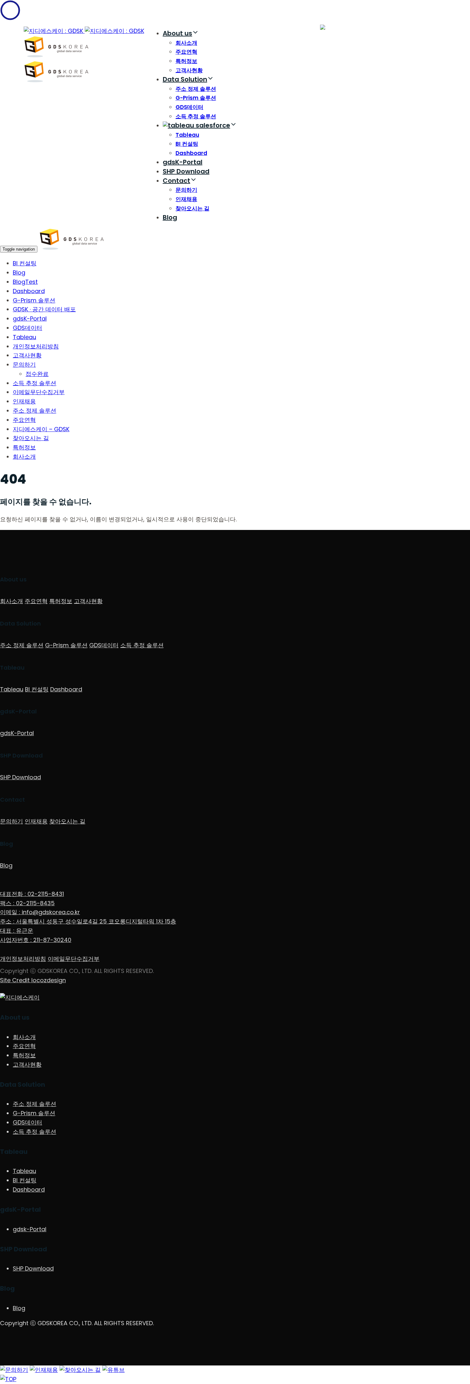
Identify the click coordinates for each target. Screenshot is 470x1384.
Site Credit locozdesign (33, 980)
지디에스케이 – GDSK (41, 429)
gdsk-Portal (29, 1229)
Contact (176, 180)
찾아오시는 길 (192, 208)
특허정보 (186, 61)
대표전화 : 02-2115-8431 (32, 894)
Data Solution (185, 79)
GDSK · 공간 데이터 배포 (44, 309)
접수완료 (37, 374)
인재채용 (186, 199)
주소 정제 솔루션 (196, 89)
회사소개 (186, 43)
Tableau (187, 135)
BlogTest (25, 282)
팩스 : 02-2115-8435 (27, 903)
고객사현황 (189, 70)
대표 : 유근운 (16, 931)
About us (177, 33)
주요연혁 (186, 52)
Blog (170, 217)
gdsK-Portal (182, 162)
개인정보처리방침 (36, 346)
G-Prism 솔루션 (196, 98)
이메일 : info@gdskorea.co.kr (40, 912)
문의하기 (186, 190)
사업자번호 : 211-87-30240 (35, 940)
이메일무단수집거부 (39, 392)
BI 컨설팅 (187, 144)
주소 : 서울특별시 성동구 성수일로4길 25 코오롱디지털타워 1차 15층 (88, 921)
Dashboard (191, 153)
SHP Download (186, 171)
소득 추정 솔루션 (196, 116)
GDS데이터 (189, 107)
